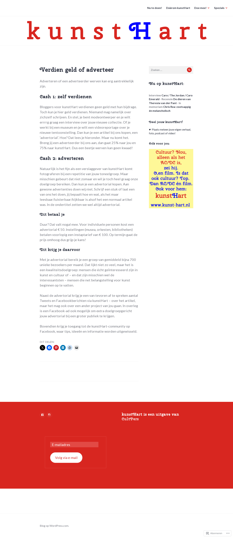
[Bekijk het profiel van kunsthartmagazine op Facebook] (42, 415)
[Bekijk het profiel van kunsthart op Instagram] (49, 415)
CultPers (130, 418)
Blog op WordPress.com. (54, 525)
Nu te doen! (154, 7)
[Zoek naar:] (171, 69)
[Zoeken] (189, 70)
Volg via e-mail (66, 457)
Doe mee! (200, 7)
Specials (219, 7)
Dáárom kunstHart (178, 7)
